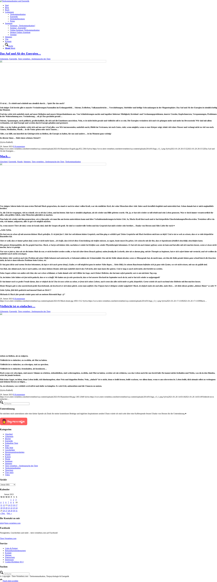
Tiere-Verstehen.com (8, 538)
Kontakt (8, 553)
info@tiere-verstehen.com (10, 523)
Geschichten (10, 450)
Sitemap (8, 555)
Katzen (8, 457)
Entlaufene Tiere (11, 443)
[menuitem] (111, 5)
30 (14, 511)
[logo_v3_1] (14, 1)
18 (1, 508)
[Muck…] (53, 165)
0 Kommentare (19, 146)
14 (9, 505)
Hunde (20, 162)
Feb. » (9, 513)
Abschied (4, 162)
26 (4, 511)
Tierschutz (9, 470)
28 (9, 511)
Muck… (5, 156)
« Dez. (2, 513)
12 (4, 505)
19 (4, 508)
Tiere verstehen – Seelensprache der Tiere (21, 466)
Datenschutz (10, 557)
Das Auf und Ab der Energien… (20, 53)
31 (16, 511)
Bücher (8, 439)
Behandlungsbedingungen (15, 551)
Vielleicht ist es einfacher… (17, 306)
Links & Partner (11, 548)
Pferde (7, 459)
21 (9, 508)
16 (14, 505)
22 (11, 508)
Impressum (9, 560)
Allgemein (4, 59)
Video (7, 475)
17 (16, 505)
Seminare (8, 461)
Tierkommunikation (73, 162)
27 (6, 511)
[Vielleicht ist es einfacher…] (53, 314)
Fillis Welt (9, 448)
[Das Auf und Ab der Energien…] (53, 62)
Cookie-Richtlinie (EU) (14, 562)
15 (11, 505)
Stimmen (27, 162)
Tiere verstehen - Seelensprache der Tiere (34, 59)
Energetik (13, 59)
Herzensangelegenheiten (14, 452)
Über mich (9, 472)
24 (16, 508)
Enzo (7, 445)
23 (14, 508)
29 (11, 511)
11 (1, 505)
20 (6, 508)
